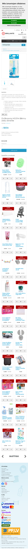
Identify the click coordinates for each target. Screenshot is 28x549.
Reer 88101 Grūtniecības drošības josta (6, 171)
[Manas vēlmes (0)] (21, 30)
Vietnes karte (4, 492)
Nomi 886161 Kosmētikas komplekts (6, 393)
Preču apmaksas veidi (6, 472)
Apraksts (4, 88)
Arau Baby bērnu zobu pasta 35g (7, 244)
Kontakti (3, 479)
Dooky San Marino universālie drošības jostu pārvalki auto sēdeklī (20, 345)
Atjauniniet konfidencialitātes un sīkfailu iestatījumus (12, 547)
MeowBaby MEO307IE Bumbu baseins (20, 196)
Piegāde (3, 471)
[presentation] (2, 456)
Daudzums (3, 143)
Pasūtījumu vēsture (5, 498)
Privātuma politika (5, 474)
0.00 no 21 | (14, 41)
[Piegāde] (16, 30)
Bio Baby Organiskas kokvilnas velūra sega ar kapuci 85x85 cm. (20, 320)
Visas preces (3, 489)
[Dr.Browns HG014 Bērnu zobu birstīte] (14, 66)
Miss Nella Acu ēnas (6, 441)
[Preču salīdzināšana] (23, 30)
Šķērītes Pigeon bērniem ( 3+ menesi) (20, 442)
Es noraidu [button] (14, 23)
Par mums (3, 468)
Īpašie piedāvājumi (5, 491)
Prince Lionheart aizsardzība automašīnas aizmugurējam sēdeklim (7, 369)
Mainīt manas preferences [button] (14, 25)
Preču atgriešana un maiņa (7, 481)
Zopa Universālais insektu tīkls (19, 220)
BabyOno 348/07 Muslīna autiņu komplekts (20, 368)
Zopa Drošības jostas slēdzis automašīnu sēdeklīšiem (6, 344)
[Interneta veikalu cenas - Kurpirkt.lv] (9, 537)
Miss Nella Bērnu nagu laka (20, 293)
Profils (2, 496)
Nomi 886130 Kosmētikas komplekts (6, 319)
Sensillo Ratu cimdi (19, 269)
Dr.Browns (8, 123)
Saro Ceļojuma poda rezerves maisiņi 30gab (20, 417)
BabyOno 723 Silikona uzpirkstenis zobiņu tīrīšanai (20, 245)
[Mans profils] (19, 30)
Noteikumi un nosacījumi (6, 475)
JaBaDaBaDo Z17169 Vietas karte (6, 220)
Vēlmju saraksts (4, 499)
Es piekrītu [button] (14, 20)
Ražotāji (3, 488)
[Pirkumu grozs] (25, 30)
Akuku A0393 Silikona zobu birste (6, 196)
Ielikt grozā (14, 150)
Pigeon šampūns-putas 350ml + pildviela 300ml (7, 418)
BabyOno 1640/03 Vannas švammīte (20, 171)
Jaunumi (3, 501)
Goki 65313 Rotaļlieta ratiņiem (5, 270)
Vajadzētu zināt (4, 469)
